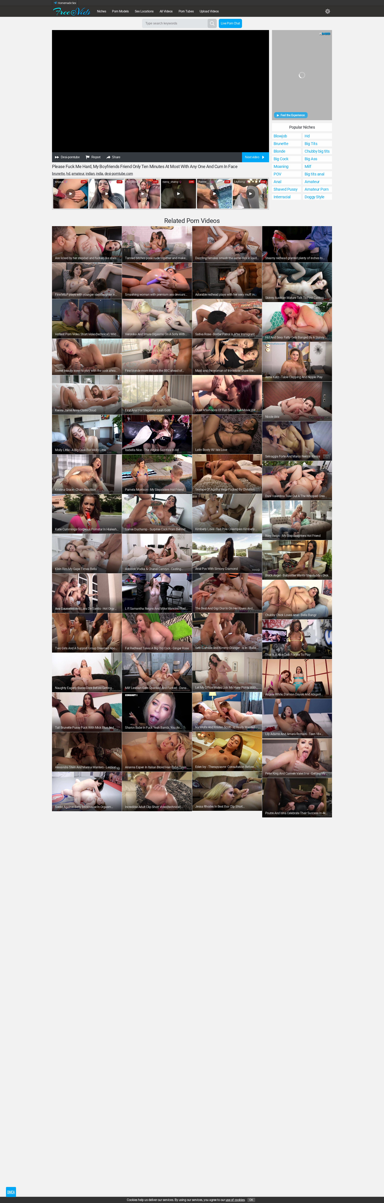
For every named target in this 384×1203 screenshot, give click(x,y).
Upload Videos (209, 11)
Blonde (279, 151)
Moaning (281, 166)
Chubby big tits (317, 151)
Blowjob (280, 136)
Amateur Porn (316, 189)
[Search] (212, 23)
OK (251, 1199)
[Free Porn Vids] (72, 11)
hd (68, 173)
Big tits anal (314, 174)
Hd (307, 136)
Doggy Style (314, 196)
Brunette (281, 143)
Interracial (282, 196)
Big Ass (311, 158)
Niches (101, 11)
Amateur (77, 173)
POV (277, 174)
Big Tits (311, 143)
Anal (277, 181)
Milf (308, 166)
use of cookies (235, 1200)
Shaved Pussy (285, 189)
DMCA (11, 1192)
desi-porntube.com (119, 173)
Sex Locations (144, 11)
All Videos (166, 11)
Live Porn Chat (230, 23)
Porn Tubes (186, 11)
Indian (90, 173)
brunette (58, 173)
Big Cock (281, 158)
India (99, 173)
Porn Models (120, 11)
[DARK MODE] (327, 11)
